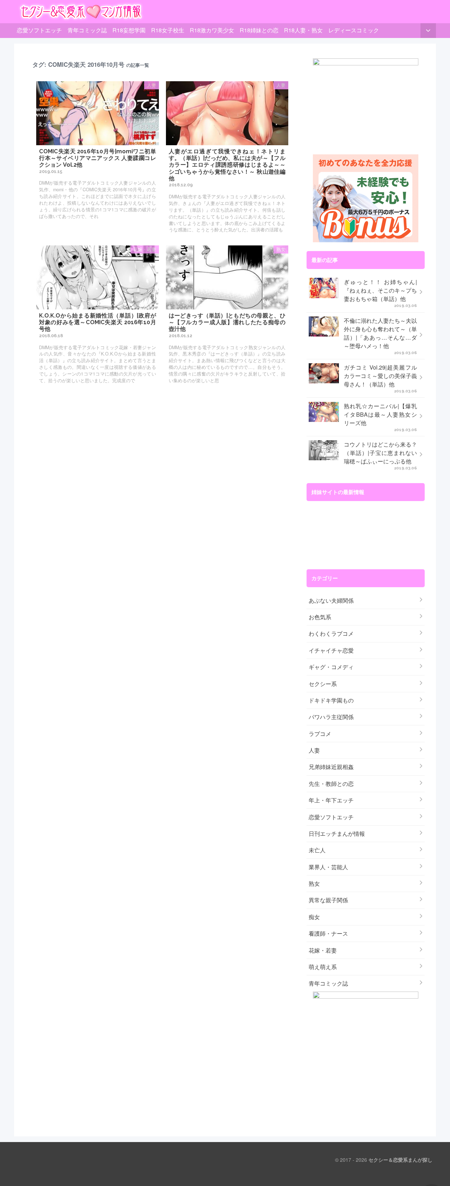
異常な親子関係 (328, 900)
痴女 (314, 917)
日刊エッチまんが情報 (337, 833)
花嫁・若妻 (323, 950)
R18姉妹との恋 (259, 30)
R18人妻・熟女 (303, 30)
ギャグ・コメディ (331, 667)
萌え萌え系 (323, 967)
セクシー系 (323, 684)
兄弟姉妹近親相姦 (331, 767)
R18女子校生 (167, 30)
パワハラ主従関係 (331, 717)
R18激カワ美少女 (212, 30)
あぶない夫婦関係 (331, 600)
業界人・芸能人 (328, 867)
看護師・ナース (328, 933)
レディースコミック (353, 30)
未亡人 (317, 850)
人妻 (314, 750)
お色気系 (320, 617)
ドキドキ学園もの (331, 700)
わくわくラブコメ (331, 633)
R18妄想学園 (129, 30)
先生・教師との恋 (331, 784)
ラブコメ (320, 734)
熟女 (314, 883)
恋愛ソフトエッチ (39, 30)
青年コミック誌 (87, 30)
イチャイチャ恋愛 (331, 650)
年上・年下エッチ (331, 800)
